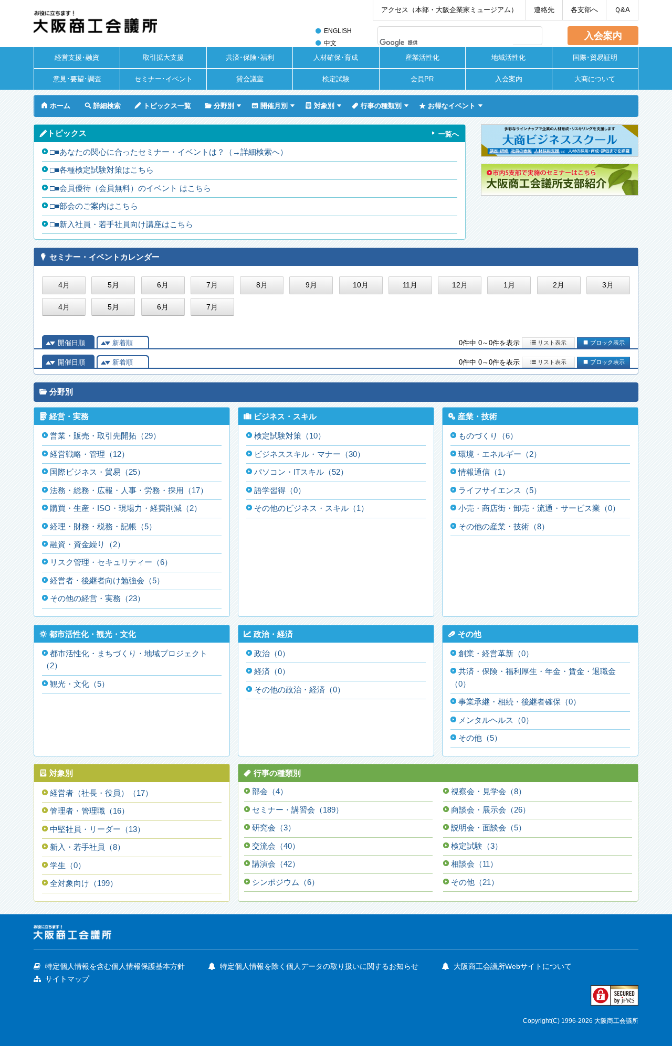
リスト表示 (548, 342)
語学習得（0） (280, 490)
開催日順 (71, 343)
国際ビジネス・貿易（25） (97, 472)
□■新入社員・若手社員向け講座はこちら (121, 224)
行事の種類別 (377, 105)
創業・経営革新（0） (495, 653)
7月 (212, 285)
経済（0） (272, 671)
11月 (410, 285)
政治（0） (272, 653)
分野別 (219, 105)
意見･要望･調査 (77, 79)
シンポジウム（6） (285, 882)
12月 (460, 285)
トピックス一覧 (162, 105)
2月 (558, 285)
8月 (262, 285)
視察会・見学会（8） (488, 791)
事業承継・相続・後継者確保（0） (519, 702)
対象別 (319, 105)
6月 (163, 285)
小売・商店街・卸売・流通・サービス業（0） (539, 508)
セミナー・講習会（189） (297, 810)
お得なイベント (447, 105)
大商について (594, 79)
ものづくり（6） (488, 436)
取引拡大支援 (163, 57)
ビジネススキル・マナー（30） (309, 454)
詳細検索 (103, 105)
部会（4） (270, 791)
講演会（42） (276, 864)
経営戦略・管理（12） (89, 454)
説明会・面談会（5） (488, 828)
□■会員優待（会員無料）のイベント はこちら (130, 188)
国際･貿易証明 (595, 57)
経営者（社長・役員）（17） (101, 793)
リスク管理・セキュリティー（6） (111, 562)
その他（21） (475, 882)
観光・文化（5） (79, 684)
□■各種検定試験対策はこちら (102, 170)
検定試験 (336, 79)
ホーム (55, 105)
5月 (113, 285)
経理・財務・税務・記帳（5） (103, 526)
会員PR (422, 79)
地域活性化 (508, 57)
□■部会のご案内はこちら (94, 206)
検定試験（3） (476, 846)
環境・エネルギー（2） (499, 454)
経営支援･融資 (77, 57)
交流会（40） (276, 846)
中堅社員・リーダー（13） (97, 829)
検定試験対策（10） (290, 436)
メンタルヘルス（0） (495, 720)
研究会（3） (274, 828)
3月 (608, 285)
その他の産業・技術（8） (503, 526)
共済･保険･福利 (250, 57)
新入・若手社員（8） (87, 847)
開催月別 (269, 105)
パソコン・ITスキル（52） (301, 472)
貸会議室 (250, 79)
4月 (64, 285)
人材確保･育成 (335, 57)
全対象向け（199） (84, 883)
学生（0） (68, 865)
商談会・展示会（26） (490, 810)
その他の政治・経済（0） (299, 690)
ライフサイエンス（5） (499, 490)
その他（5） (480, 738)
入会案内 (603, 35)
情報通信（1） (484, 472)
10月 (361, 285)
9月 (311, 285)
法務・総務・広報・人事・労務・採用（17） (129, 490)
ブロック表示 (604, 342)
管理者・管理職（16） (89, 811)
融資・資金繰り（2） (87, 544)
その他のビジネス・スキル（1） (311, 508)
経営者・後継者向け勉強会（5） (107, 581)
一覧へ (448, 134)
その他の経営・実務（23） (97, 598)
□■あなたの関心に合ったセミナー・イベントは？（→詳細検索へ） (169, 152)
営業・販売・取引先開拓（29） (105, 436)
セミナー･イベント (163, 79)
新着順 (122, 343)
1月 (509, 285)
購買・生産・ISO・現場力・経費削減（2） (126, 508)
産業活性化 (422, 57)
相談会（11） (474, 864)
